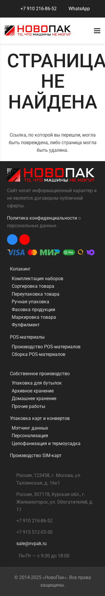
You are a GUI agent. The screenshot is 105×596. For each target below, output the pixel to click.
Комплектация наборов (37, 278)
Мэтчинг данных (30, 428)
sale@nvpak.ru (31, 543)
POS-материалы (27, 337)
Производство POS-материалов (46, 346)
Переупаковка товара (36, 294)
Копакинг (20, 269)
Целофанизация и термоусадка (46, 443)
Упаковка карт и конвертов (40, 418)
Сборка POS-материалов (38, 354)
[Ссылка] (38, 30)
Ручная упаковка (30, 301)
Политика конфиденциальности (42, 218)
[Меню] (97, 30)
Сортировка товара (33, 286)
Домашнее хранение (34, 398)
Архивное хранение (33, 391)
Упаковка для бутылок (37, 383)
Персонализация (30, 435)
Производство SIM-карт (36, 455)
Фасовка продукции (33, 309)
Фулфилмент (26, 325)
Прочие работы (28, 406)
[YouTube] (24, 239)
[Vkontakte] (12, 239)
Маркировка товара (34, 317)
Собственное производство (40, 373)
